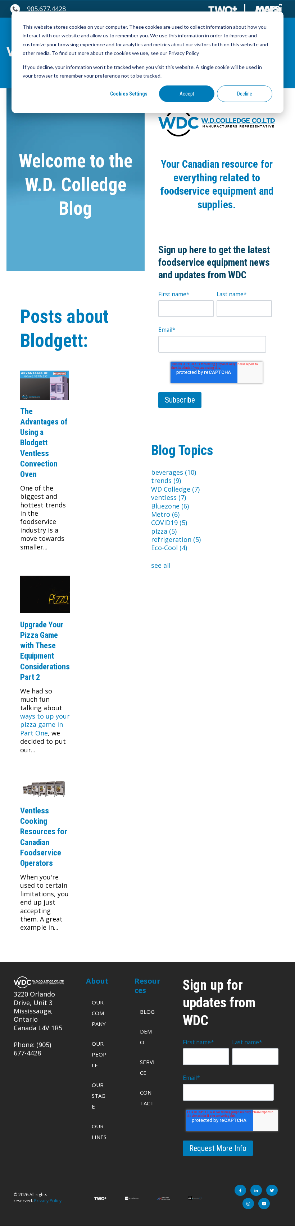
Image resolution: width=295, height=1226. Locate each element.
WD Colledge (175, 489)
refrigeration (176, 539)
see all (161, 565)
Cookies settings (129, 94)
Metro (165, 514)
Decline (244, 94)
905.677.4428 (46, 9)
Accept (187, 94)
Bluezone (170, 506)
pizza (164, 531)
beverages (173, 472)
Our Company (99, 1013)
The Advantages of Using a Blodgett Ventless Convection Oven (44, 443)
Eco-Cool (169, 547)
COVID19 (169, 522)
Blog (147, 1011)
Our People (99, 1054)
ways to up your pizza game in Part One (45, 724)
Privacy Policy (48, 1201)
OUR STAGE (98, 1095)
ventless (168, 497)
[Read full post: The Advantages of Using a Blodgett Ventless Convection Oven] (44, 401)
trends (166, 480)
